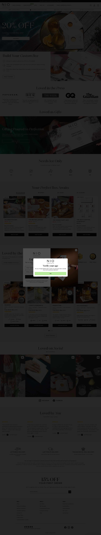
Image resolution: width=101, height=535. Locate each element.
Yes (50, 273)
